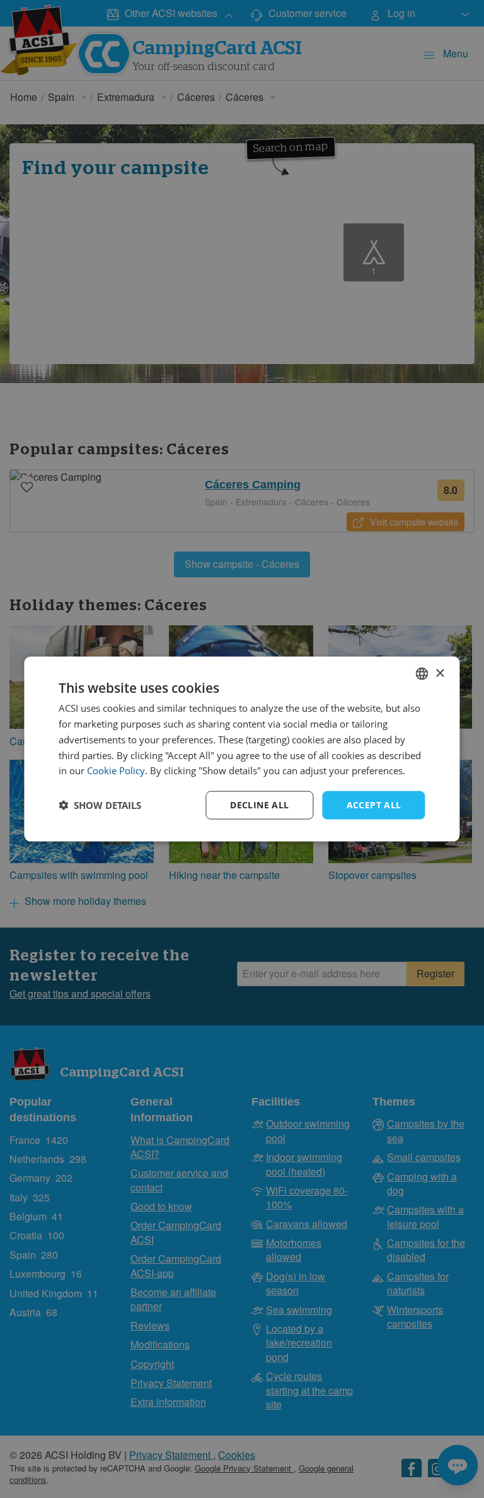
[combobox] (422, 674)
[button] (100, 805)
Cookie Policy (116, 770)
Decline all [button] (259, 805)
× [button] (439, 673)
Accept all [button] (374, 805)
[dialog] (241, 749)
